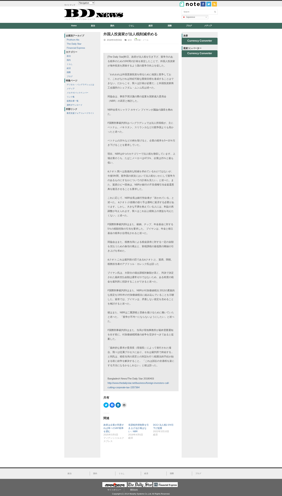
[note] (190, 4)
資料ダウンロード (74, 105)
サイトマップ (69, 5)
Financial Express (76, 48)
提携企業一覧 (72, 101)
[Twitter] (208, 4)
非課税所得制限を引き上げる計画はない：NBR (138, 428)
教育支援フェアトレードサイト (80, 113)
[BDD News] (93, 16)
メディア (208, 25)
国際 (170, 25)
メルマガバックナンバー (77, 93)
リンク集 (71, 97)
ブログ (189, 25)
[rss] (214, 4)
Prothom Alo (73, 39)
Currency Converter (199, 40)
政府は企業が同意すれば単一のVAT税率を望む (113, 428)
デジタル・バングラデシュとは (80, 84)
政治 (93, 25)
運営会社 (134, 490)
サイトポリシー (114, 490)
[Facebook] (203, 4)
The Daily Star (74, 43)
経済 (151, 25)
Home (74, 25)
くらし (131, 25)
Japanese (190, 17)
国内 (112, 25)
